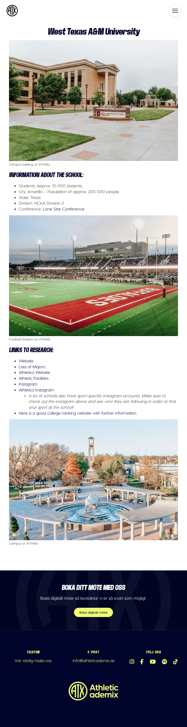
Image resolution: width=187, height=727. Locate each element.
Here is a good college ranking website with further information (77, 412)
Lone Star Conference (63, 208)
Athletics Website (34, 372)
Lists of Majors (32, 366)
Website (26, 360)
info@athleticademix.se (94, 660)
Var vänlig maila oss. (33, 660)
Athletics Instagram (36, 389)
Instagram (28, 383)
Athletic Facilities (33, 378)
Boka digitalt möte (93, 612)
